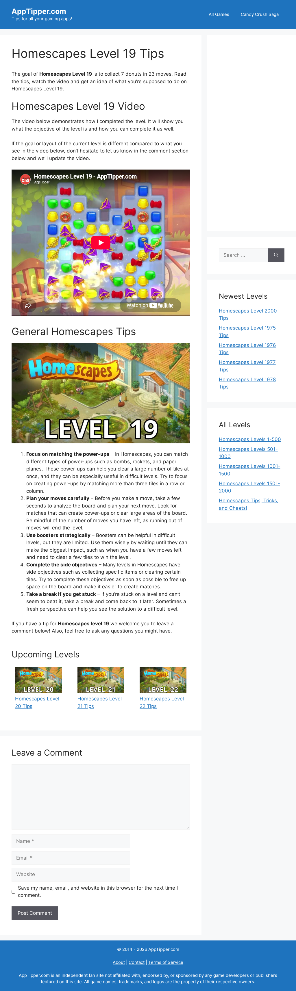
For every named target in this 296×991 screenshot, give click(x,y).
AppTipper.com (39, 11)
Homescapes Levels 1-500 (250, 439)
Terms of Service (165, 962)
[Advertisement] (251, 133)
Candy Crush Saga (260, 14)
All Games (219, 14)
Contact (137, 962)
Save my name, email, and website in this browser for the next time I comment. (98, 891)
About (119, 962)
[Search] (276, 255)
